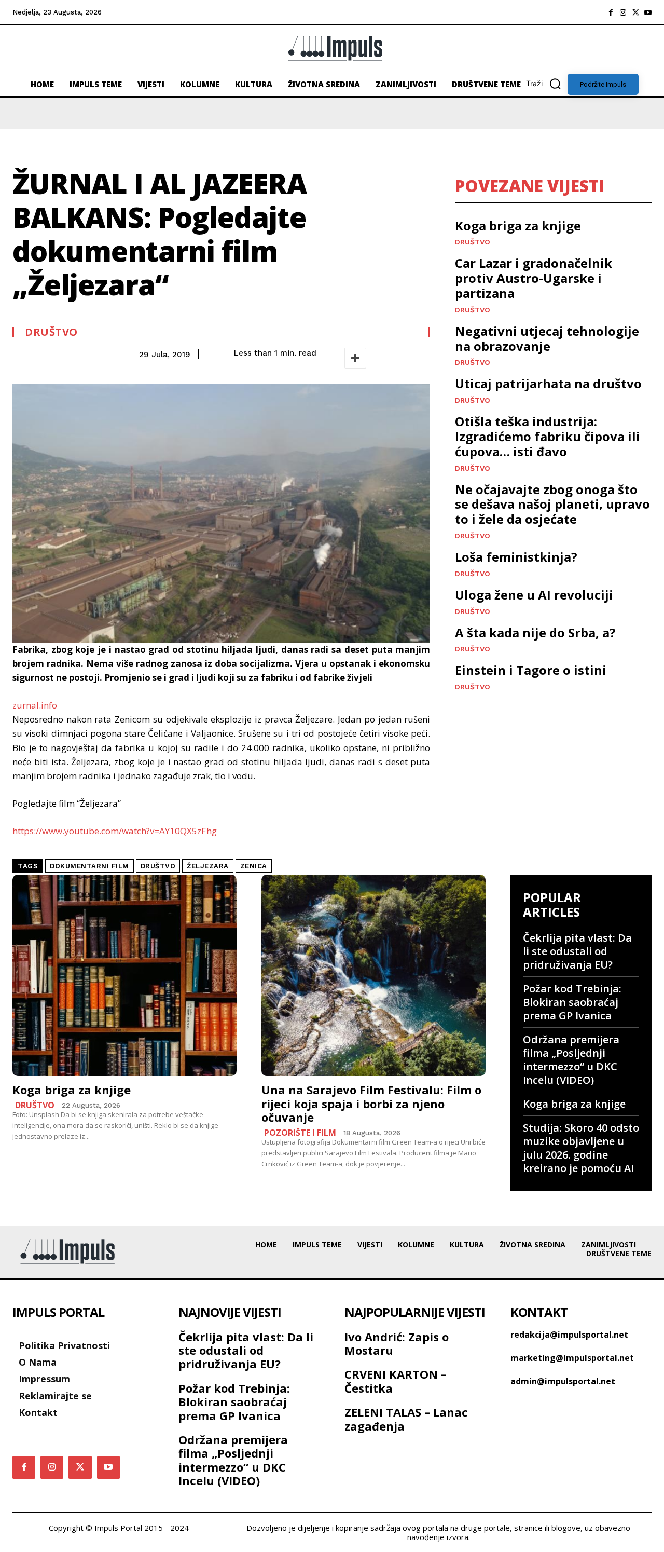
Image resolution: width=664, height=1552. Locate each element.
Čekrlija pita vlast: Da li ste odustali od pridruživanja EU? (577, 951)
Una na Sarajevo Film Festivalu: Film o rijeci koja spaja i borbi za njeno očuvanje (371, 1103)
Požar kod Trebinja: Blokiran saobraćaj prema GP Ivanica (572, 1002)
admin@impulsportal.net (562, 1381)
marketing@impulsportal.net (572, 1358)
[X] (635, 12)
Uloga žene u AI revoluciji (534, 594)
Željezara (208, 866)
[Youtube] (648, 12)
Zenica (253, 866)
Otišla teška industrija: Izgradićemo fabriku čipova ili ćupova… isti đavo (547, 436)
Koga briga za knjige (518, 225)
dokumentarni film (89, 866)
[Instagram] (623, 12)
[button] (547, 83)
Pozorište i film (300, 1132)
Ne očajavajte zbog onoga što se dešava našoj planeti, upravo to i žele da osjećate (552, 504)
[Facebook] (610, 12)
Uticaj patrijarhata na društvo (548, 383)
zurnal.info (34, 705)
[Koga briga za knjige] (124, 976)
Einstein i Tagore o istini (530, 669)
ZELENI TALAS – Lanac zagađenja (406, 1418)
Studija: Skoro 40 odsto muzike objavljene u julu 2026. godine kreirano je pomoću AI (581, 1148)
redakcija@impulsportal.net (569, 1334)
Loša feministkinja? (516, 556)
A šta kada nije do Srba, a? (535, 632)
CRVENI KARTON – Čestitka (395, 1380)
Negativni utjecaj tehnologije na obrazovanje (547, 338)
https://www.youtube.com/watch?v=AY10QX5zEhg (114, 831)
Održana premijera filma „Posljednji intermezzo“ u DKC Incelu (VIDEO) (571, 1059)
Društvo (51, 332)
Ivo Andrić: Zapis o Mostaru (396, 1343)
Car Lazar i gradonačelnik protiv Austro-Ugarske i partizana (533, 278)
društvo (158, 866)
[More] (355, 358)
